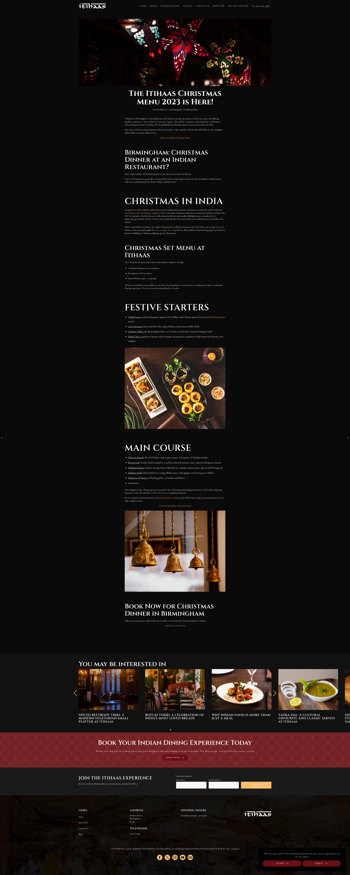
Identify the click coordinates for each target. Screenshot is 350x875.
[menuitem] (143, 6)
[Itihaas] (92, 6)
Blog (80, 834)
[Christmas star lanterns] (175, 52)
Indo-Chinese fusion (215, 317)
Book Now (83, 822)
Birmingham (177, 109)
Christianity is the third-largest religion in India (145, 213)
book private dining (170, 497)
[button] (170, 729)
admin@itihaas (192, 109)
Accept (280, 863)
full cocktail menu (160, 493)
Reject (319, 863)
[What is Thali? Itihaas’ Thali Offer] (2, 437)
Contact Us (83, 828)
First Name (181, 780)
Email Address (215, 780)
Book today (173, 757)
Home (81, 817)
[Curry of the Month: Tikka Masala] (348, 437)
